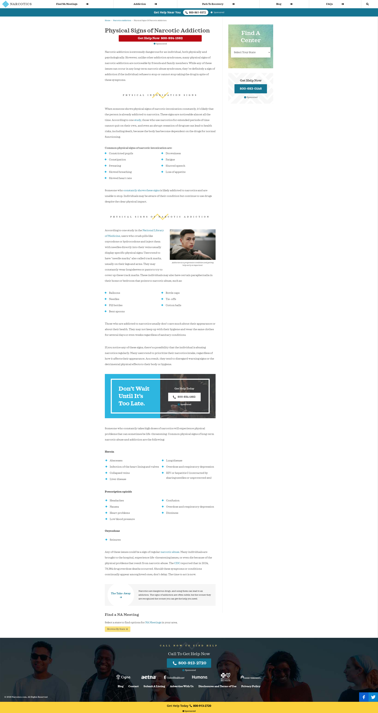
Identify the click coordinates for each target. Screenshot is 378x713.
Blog (278, 4)
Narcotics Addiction (122, 20)
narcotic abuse (170, 552)
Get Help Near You (167, 12)
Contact (133, 686)
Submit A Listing (154, 686)
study (137, 120)
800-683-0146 (251, 89)
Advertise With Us (182, 686)
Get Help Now (160, 38)
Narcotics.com (19, 697)
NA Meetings (153, 622)
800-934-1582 (186, 397)
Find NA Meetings (66, 4)
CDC (177, 563)
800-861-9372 (197, 12)
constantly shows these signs (141, 190)
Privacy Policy (250, 686)
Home (107, 20)
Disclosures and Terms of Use (217, 686)
